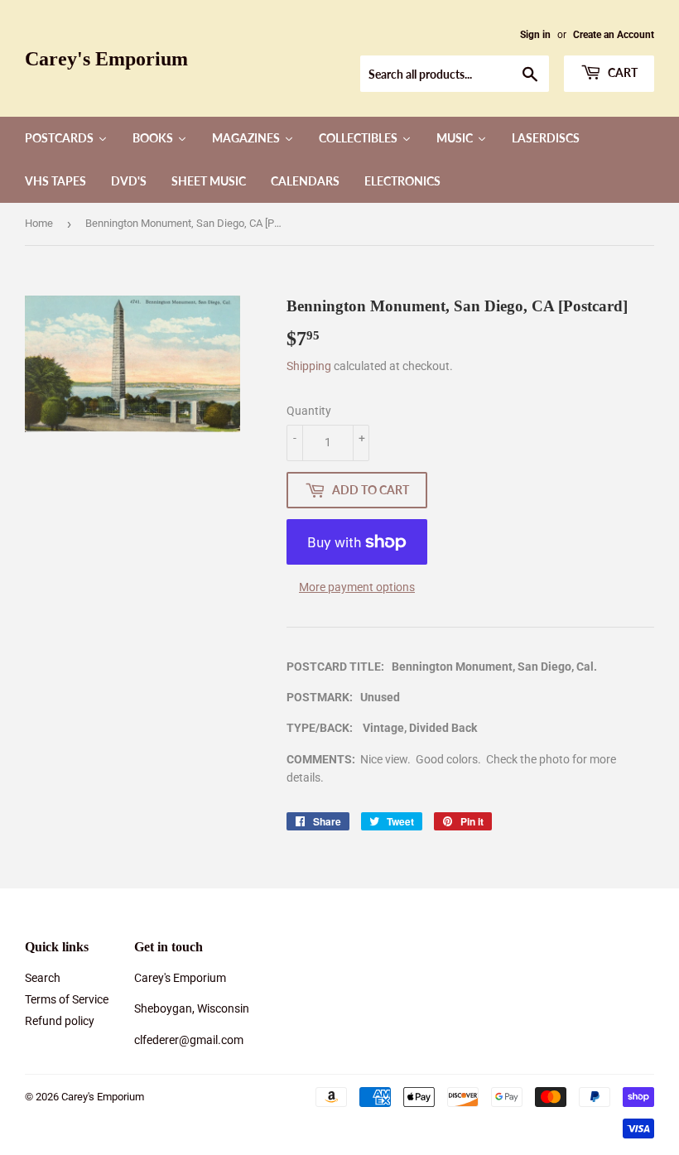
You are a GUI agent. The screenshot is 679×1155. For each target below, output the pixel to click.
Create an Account (613, 35)
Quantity (309, 410)
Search (42, 977)
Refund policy (59, 1020)
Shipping (309, 366)
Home (39, 223)
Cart (621, 72)
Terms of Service (66, 999)
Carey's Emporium (106, 58)
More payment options (357, 587)
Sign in (535, 35)
